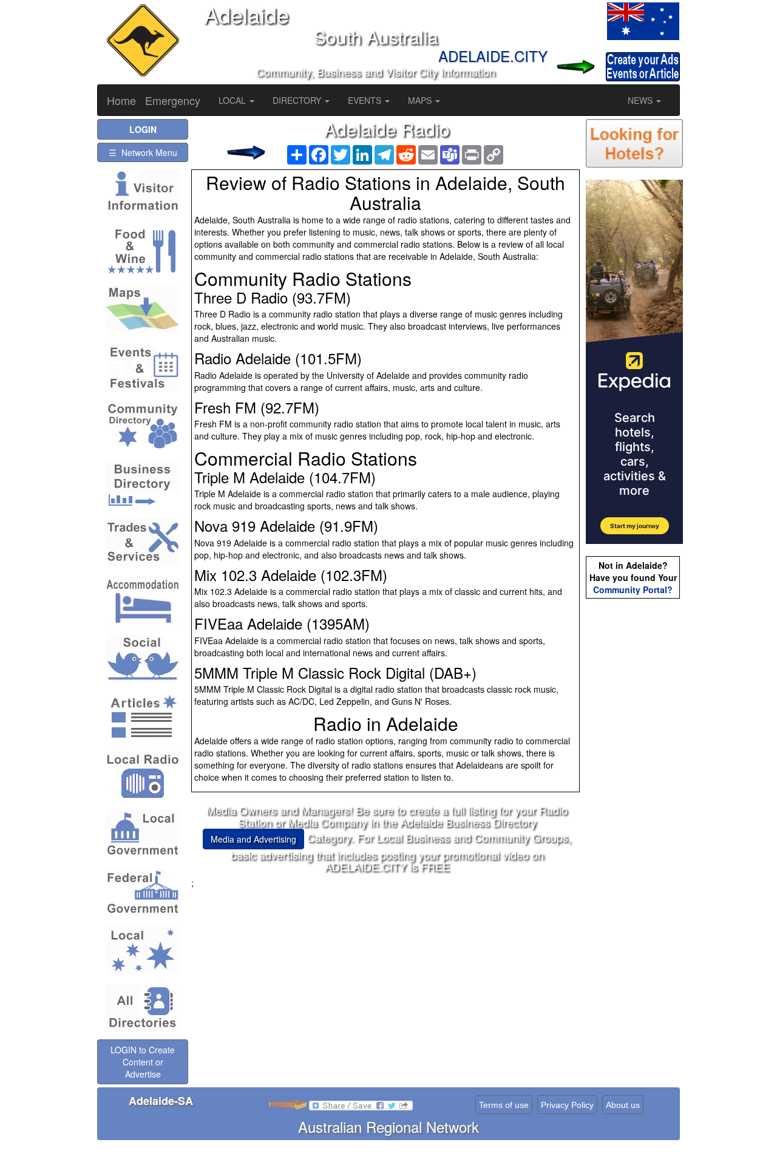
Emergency (172, 100)
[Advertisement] (387, 974)
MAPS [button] (421, 100)
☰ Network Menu (143, 152)
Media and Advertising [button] (253, 839)
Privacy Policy (567, 1105)
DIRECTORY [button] (298, 100)
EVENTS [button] (366, 100)
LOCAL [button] (233, 100)
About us (623, 1105)
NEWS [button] (641, 100)
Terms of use (504, 1105)
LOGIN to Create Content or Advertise (142, 1062)
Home (121, 100)
